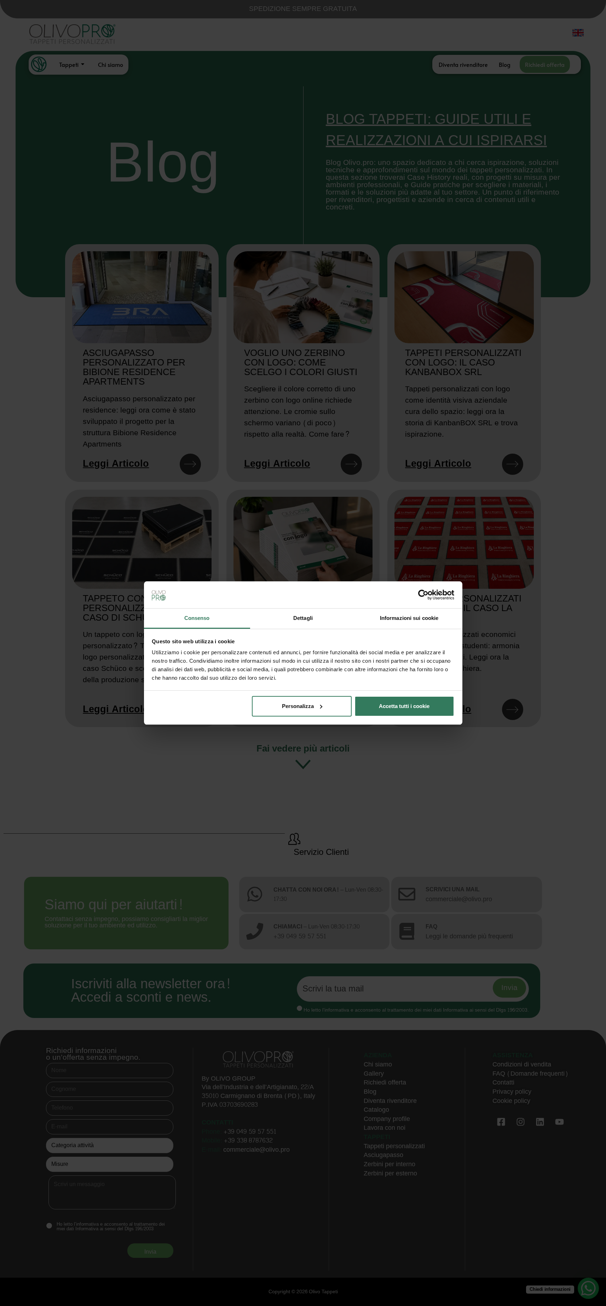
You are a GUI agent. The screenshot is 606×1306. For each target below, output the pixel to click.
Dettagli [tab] (303, 618)
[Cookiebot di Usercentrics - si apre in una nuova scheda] (423, 594)
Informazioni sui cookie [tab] (409, 618)
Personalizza (298, 706)
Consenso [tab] (197, 618)
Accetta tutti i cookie (404, 706)
